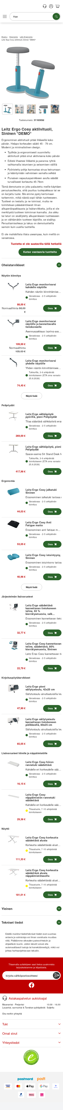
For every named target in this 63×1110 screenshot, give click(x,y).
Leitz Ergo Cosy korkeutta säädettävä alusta (42, 839)
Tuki (5, 1024)
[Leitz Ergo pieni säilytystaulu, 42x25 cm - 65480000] (13, 688)
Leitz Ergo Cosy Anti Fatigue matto (39, 523)
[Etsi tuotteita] (56, 16)
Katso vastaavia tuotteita (40, 252)
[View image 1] (7, 109)
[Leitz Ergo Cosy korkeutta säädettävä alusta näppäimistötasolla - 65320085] (13, 872)
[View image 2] (19, 109)
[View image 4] (43, 109)
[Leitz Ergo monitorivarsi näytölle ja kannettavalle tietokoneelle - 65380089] (13, 322)
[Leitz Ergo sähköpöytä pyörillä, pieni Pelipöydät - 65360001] (13, 416)
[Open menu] (5, 17)
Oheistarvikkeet (13, 265)
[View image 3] (31, 109)
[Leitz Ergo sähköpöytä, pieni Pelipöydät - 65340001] (13, 448)
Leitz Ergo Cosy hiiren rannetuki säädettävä (40, 763)
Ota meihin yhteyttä (12, 1013)
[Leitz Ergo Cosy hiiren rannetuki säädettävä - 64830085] (13, 763)
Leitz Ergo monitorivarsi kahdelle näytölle (41, 285)
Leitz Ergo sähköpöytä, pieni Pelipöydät (43, 448)
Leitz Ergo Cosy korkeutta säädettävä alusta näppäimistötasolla (42, 873)
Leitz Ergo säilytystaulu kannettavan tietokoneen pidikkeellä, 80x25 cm (41, 722)
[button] (30, 73)
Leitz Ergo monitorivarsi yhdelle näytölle (41, 362)
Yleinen (7, 908)
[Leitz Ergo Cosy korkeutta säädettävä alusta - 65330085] (13, 839)
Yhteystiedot (10, 1042)
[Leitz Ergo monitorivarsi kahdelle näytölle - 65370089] (13, 286)
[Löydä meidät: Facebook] (31, 985)
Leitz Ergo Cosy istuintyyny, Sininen (43, 556)
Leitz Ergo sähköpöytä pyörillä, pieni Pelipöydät (41, 415)
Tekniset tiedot (12, 922)
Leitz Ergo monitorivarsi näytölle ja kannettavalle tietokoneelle (41, 324)
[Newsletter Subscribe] (56, 975)
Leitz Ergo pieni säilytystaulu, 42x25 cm (40, 688)
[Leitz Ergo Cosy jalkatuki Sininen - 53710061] (13, 491)
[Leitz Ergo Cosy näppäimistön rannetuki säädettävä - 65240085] (13, 796)
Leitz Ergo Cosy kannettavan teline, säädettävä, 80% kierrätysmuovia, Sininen (43, 646)
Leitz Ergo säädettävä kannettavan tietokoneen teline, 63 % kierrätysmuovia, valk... (41, 609)
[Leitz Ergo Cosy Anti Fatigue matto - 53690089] (13, 524)
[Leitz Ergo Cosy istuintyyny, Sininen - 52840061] (13, 556)
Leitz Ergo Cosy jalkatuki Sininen (41, 491)
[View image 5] (55, 109)
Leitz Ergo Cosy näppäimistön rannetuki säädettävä (40, 797)
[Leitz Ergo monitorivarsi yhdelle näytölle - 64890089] (13, 362)
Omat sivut (9, 1033)
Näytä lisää (31, 395)
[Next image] (55, 73)
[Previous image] (6, 73)
